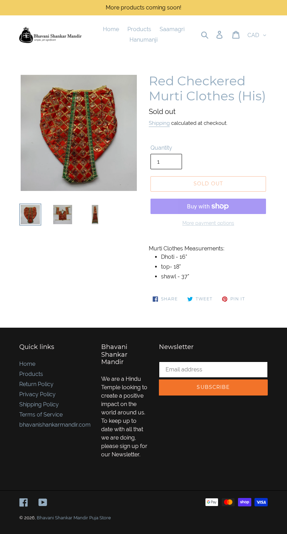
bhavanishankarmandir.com (55, 424)
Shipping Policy (39, 404)
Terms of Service (41, 414)
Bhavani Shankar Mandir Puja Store (74, 517)
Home (27, 364)
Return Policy (36, 384)
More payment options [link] (208, 223)
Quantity (161, 147)
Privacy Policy (37, 394)
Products (31, 374)
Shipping (159, 123)
